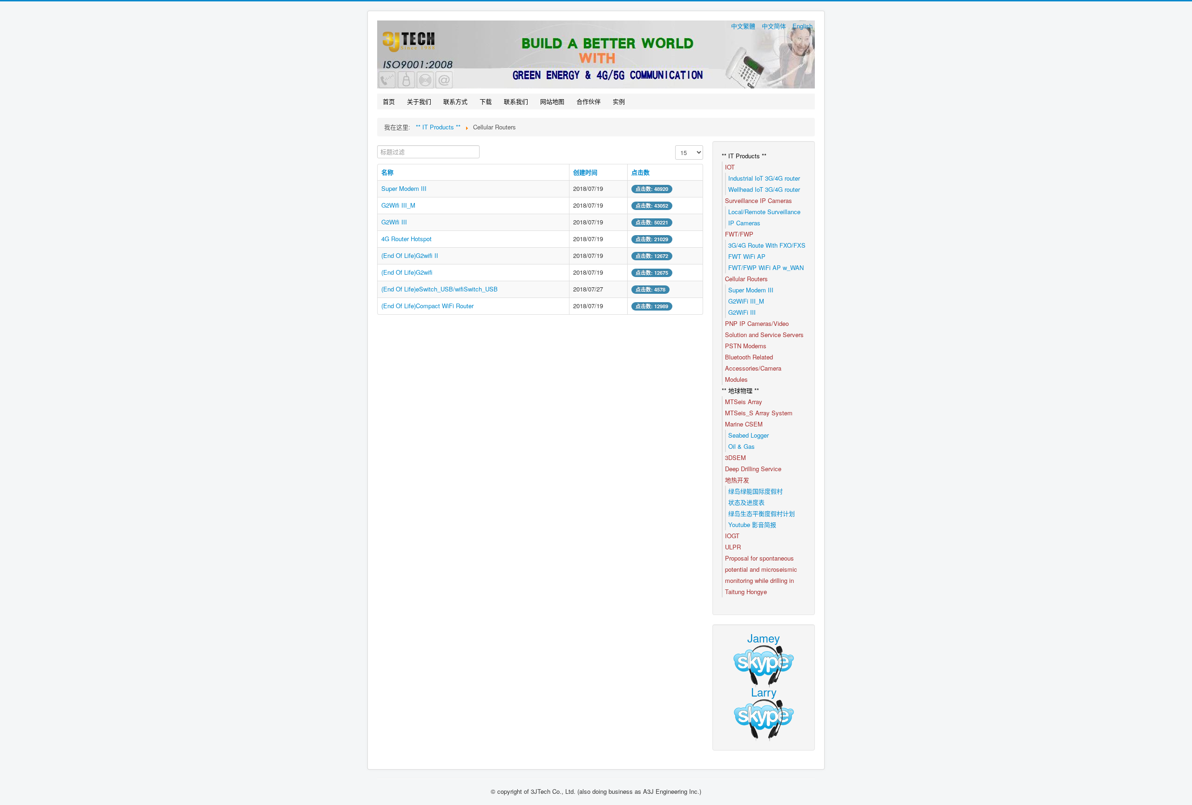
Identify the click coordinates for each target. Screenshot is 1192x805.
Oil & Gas (741, 446)
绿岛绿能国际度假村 (755, 491)
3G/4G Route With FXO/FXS (767, 245)
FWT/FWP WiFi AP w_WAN (766, 267)
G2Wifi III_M (398, 205)
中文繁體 (744, 25)
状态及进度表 (746, 502)
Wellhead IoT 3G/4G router (764, 189)
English (802, 25)
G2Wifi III (394, 221)
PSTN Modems (745, 345)
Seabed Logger (748, 435)
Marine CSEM (744, 423)
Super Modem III (404, 188)
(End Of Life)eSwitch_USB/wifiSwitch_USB (439, 288)
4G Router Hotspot (406, 238)
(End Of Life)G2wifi (407, 272)
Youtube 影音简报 (752, 524)
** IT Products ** (744, 155)
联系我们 (516, 101)
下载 (486, 101)
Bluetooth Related (749, 356)
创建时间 (585, 172)
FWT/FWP (739, 234)
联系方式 (455, 101)
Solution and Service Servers (764, 334)
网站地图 (552, 101)
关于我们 (419, 101)
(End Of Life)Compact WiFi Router (427, 305)
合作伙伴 (588, 101)
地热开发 (737, 479)
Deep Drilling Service (753, 468)
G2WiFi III (742, 312)
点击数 (640, 172)
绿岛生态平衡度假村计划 (761, 513)
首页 (389, 101)
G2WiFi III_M (746, 301)
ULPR (733, 546)
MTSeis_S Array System (758, 412)
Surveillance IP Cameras (758, 200)
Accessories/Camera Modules (753, 374)
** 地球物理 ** (740, 390)
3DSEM (735, 457)
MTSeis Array (743, 401)
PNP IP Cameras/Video (757, 323)
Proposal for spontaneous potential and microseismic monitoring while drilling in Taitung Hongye (761, 575)
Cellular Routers (746, 278)
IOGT (732, 535)
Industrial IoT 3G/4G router (764, 178)
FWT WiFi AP (746, 256)
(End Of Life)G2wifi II (409, 255)
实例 (619, 101)
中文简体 (775, 25)
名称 (387, 172)
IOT (730, 166)
